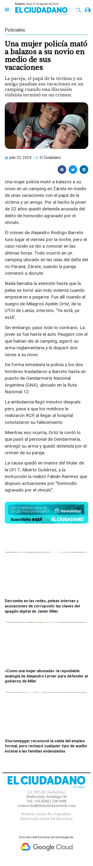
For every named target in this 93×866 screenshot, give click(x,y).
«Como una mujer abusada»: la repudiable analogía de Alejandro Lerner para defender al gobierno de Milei (46, 676)
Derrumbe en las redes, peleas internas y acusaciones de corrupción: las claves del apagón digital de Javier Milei (42, 606)
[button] (7, 9)
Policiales (15, 30)
